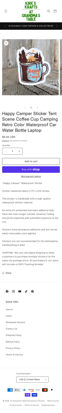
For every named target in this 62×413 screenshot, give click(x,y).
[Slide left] (24, 107)
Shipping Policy (14, 335)
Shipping (5, 140)
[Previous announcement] (5, 26)
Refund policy (53, 401)
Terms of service (32, 405)
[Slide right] (37, 107)
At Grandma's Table (18, 401)
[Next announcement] (56, 26)
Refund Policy (13, 341)
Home (9, 316)
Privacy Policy (13, 348)
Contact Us (11, 328)
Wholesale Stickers (15, 322)
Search (9, 309)
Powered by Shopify (36, 401)
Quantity (6, 145)
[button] (6, 11)
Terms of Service (14, 354)
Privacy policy (16, 405)
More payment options (31, 176)
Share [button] (8, 273)
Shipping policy (48, 405)
